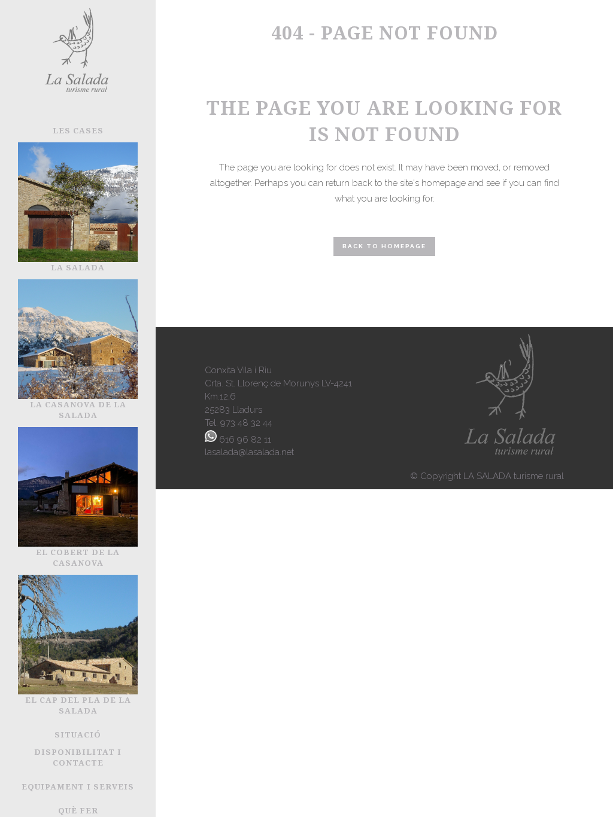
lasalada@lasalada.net (249, 452)
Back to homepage (384, 246)
